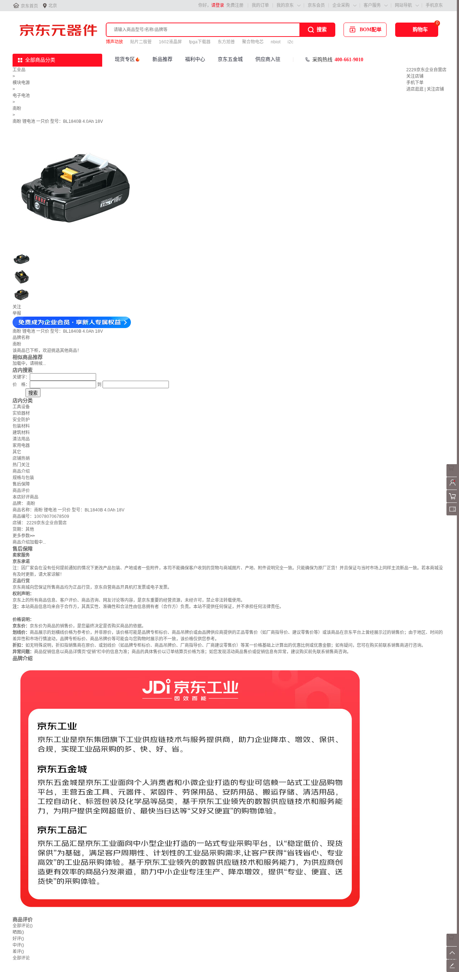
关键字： (21, 377)
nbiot (275, 41)
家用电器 (21, 445)
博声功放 (114, 41)
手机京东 (434, 5)
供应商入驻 (267, 59)
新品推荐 (162, 59)
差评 (18, 951)
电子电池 (21, 95)
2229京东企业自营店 (426, 69)
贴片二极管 (141, 41)
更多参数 (24, 535)
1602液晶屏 (170, 41)
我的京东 (285, 5)
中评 (18, 945)
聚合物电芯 (253, 41)
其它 (17, 451)
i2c (290, 41)
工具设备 (21, 406)
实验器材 (21, 413)
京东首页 (29, 6)
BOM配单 (371, 29)
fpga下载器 (199, 41)
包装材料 (21, 426)
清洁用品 (21, 439)
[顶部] (452, 957)
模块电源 (21, 82)
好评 (18, 938)
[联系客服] (452, 475)
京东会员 (316, 5)
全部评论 (23, 925)
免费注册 (234, 5)
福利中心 (195, 59)
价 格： (21, 384)
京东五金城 (230, 59)
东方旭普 (226, 41)
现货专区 (125, 59)
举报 (17, 313)
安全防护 (21, 419)
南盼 (17, 108)
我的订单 (260, 5)
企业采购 (341, 5)
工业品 (19, 69)
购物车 (420, 29)
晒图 (18, 932)
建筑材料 (21, 432)
